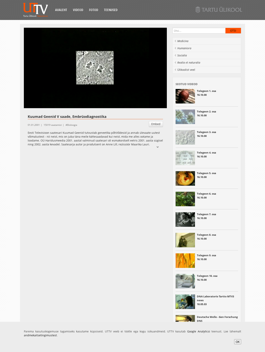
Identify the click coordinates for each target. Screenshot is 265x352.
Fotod (93, 10)
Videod (78, 10)
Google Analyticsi (198, 331)
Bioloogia (72, 125)
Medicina (182, 41)
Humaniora (184, 48)
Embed (155, 124)
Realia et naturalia (188, 62)
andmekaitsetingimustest (40, 335)
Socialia (182, 55)
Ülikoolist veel (186, 70)
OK (238, 342)
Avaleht (61, 10)
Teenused (111, 10)
